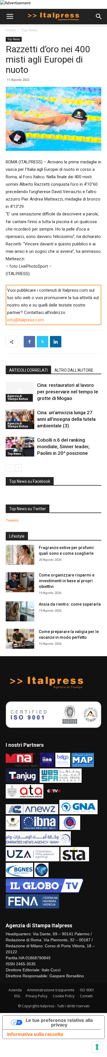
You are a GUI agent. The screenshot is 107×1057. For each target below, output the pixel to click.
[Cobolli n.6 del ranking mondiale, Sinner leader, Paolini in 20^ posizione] (20, 447)
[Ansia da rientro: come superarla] (20, 611)
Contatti (86, 996)
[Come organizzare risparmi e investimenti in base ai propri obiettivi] (20, 582)
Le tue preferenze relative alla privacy (59, 1022)
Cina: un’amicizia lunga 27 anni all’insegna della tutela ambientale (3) (66, 419)
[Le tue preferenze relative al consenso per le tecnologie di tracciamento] (97, 1047)
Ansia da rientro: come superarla (70, 604)
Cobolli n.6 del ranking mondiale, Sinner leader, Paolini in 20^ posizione (63, 446)
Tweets (12, 520)
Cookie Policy (63, 996)
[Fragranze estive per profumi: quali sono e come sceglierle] (20, 555)
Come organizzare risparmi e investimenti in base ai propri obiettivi (66, 581)
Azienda (15, 990)
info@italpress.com (25, 320)
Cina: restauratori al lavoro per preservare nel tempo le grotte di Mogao (67, 391)
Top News (29, 30)
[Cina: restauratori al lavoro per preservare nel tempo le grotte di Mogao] (20, 392)
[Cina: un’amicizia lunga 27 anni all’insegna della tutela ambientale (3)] (20, 419)
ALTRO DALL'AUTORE (73, 370)
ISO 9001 (87, 990)
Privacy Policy (36, 996)
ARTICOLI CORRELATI (28, 370)
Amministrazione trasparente (50, 990)
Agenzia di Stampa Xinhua (17, 398)
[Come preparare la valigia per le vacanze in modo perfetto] (20, 639)
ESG (17, 996)
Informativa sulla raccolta (35, 1034)
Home (11, 30)
